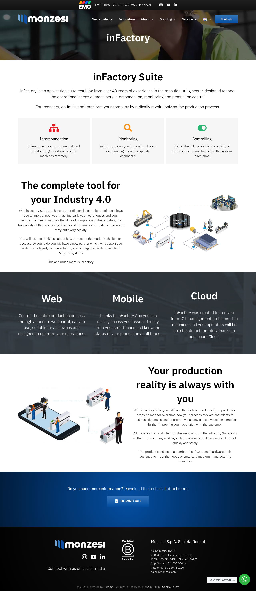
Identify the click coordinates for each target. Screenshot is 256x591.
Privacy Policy (151, 587)
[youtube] (168, 4)
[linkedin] (175, 4)
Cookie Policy (170, 587)
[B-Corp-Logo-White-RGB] (128, 542)
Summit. (109, 587)
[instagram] (161, 4)
